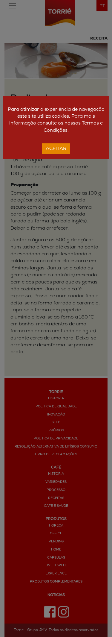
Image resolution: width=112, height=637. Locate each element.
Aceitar (56, 148)
